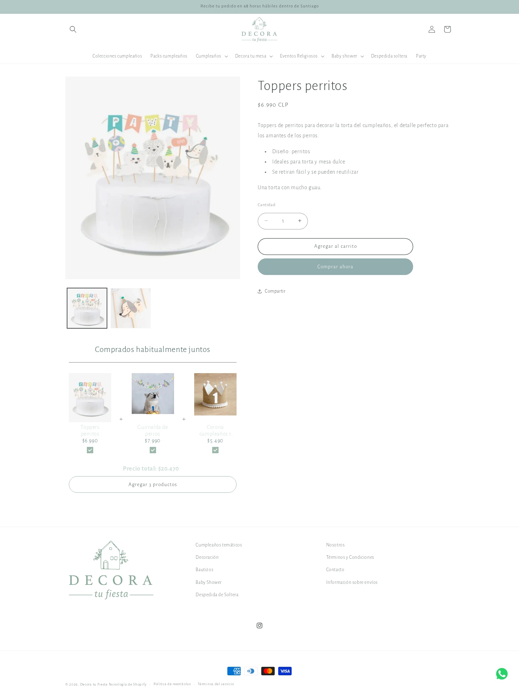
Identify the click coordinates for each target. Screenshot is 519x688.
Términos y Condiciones (350, 557)
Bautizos (204, 569)
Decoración (207, 557)
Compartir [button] (275, 290)
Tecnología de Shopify (128, 684)
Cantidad (266, 204)
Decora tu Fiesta (94, 684)
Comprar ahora (335, 266)
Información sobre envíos (352, 582)
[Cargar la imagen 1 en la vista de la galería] (87, 308)
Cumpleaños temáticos (219, 545)
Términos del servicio (216, 684)
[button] (73, 29)
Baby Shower (209, 582)
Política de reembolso (172, 684)
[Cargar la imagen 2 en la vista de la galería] (130, 308)
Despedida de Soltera (217, 594)
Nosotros (335, 545)
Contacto (335, 569)
